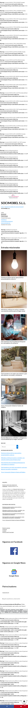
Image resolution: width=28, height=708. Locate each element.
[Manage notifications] (25, 705)
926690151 (4, 219)
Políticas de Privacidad (8, 532)
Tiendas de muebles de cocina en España (14, 206)
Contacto (4, 529)
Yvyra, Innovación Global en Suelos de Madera (13, 472)
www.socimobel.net (5, 223)
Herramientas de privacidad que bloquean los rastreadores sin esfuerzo (13, 514)
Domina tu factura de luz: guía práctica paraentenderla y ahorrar (11, 507)
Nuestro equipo (6, 528)
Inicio (2, 206)
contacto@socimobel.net (7, 221)
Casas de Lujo (5, 592)
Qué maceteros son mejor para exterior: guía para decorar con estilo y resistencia (13, 517)
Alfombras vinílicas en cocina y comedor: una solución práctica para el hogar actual (13, 511)
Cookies (4, 530)
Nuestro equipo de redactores (9, 484)
